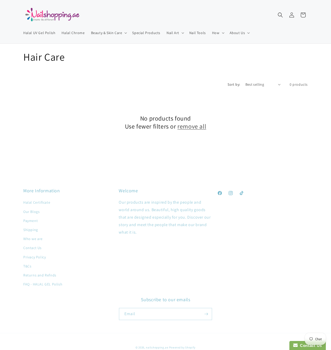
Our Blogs (31, 211)
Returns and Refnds (39, 275)
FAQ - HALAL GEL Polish (42, 284)
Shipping (30, 229)
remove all (191, 126)
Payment (30, 220)
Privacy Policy (34, 257)
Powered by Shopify (182, 347)
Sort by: (234, 84)
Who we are (33, 238)
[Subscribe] (206, 314)
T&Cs (27, 266)
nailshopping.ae (157, 347)
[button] (108, 32)
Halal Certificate (36, 202)
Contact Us (32, 247)
